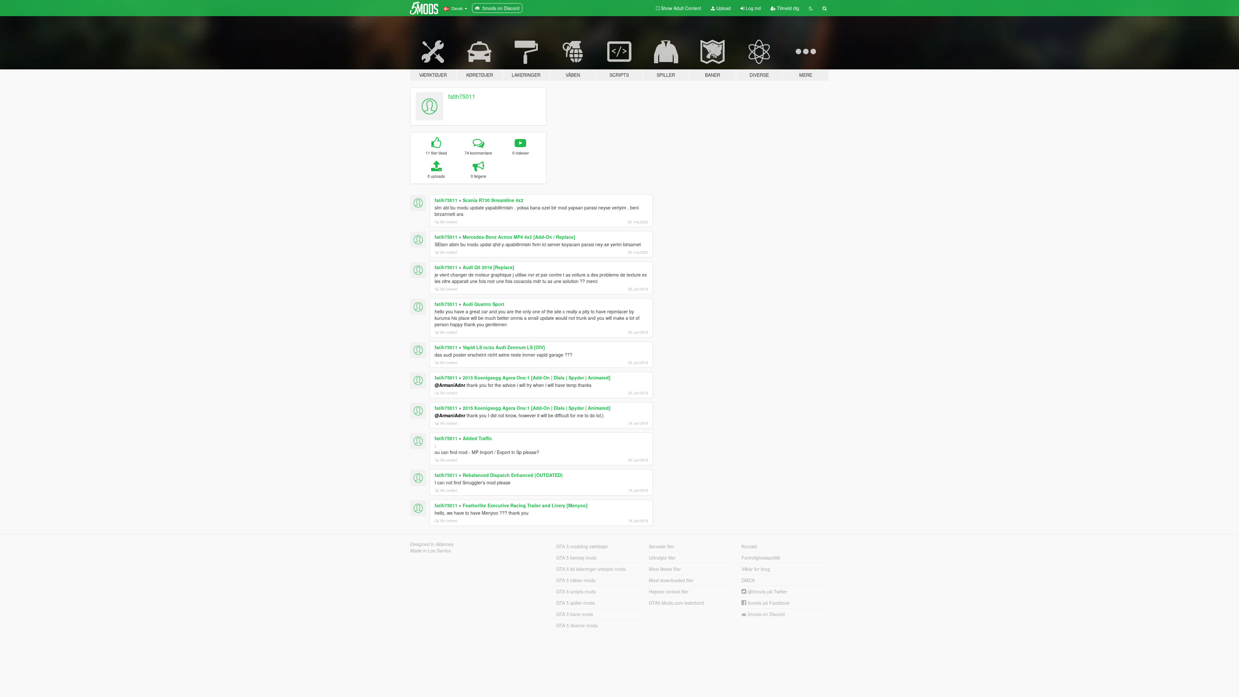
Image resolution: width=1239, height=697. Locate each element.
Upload (723, 8)
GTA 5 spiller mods (575, 603)
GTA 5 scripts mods (576, 591)
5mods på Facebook (768, 603)
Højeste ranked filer (669, 591)
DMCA (748, 580)
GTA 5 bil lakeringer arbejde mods (591, 569)
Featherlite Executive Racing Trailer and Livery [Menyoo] (525, 505)
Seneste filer (661, 546)
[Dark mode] (811, 8)
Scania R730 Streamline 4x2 (493, 200)
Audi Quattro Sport (483, 304)
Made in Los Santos (430, 550)
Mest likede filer (665, 569)
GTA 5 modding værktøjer (582, 546)
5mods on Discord (765, 614)
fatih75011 (461, 96)
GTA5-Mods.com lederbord (676, 603)
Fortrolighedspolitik (760, 557)
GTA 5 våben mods (575, 580)
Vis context (448, 221)
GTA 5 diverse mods (577, 625)
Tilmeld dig (787, 8)
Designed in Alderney (432, 544)
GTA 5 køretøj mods (576, 557)
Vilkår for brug (755, 569)
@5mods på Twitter (766, 591)
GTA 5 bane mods (574, 614)
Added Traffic (477, 438)
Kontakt (749, 546)
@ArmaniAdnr (450, 385)
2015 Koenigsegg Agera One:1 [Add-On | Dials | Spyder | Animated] (536, 377)
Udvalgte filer (662, 557)
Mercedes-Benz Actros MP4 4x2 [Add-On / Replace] (519, 237)
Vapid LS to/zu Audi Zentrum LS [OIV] (504, 347)
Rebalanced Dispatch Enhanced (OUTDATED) (513, 475)
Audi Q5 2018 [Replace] (488, 267)
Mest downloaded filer (671, 580)
